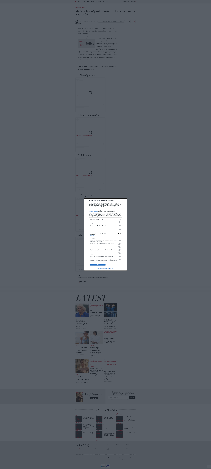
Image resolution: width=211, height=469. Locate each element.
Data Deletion (99, 268)
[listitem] (105, 219)
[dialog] (105, 234)
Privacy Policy (111, 268)
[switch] (119, 222)
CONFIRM (98, 264)
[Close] (124, 201)
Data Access (105, 268)
